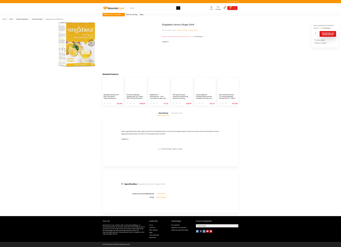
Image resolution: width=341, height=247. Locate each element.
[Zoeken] (178, 8)
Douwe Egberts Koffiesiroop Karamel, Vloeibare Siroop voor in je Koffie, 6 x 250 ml (204, 97)
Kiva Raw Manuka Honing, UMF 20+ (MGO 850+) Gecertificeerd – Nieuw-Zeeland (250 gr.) (135, 98)
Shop (11, 19)
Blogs (141, 14)
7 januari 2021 (161, 194)
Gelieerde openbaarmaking (179, 230)
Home (4, 19)
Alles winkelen (153, 230)
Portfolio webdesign (120, 244)
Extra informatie (176, 113)
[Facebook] (197, 231)
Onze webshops (154, 235)
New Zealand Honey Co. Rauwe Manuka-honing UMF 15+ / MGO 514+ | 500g (227, 97)
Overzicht (152, 227)
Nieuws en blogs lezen (232, 1)
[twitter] (200, 231)
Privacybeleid (175, 225)
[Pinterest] (210, 231)
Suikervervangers (37, 19)
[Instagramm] (204, 231)
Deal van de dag (131, 14)
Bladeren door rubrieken (112, 14)
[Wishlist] (218, 7)
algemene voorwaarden (178, 227)
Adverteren (152, 237)
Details (191, 36)
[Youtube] (207, 231)
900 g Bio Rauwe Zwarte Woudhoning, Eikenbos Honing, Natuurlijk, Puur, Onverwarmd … (180, 98)
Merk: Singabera (162, 197)
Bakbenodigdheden (22, 19)
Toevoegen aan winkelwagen (327, 34)
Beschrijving (163, 113)
